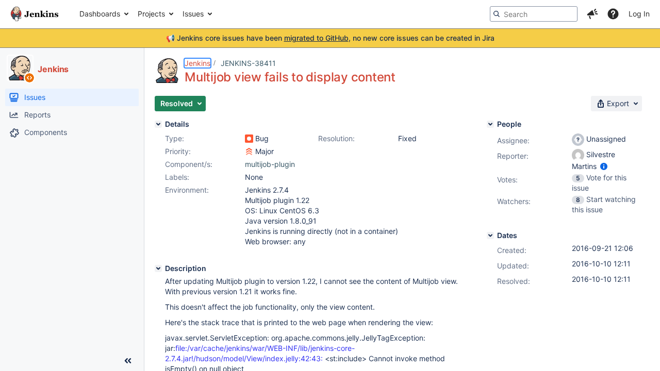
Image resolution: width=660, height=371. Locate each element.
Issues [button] (193, 13)
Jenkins (197, 63)
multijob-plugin (270, 164)
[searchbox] (533, 14)
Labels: (177, 177)
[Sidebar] (128, 360)
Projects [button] (151, 13)
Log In (639, 13)
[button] (592, 14)
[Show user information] (604, 166)
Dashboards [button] (99, 13)
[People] (490, 124)
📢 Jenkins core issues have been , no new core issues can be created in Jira (330, 37)
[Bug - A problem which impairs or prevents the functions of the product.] (249, 138)
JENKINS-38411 (248, 63)
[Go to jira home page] (34, 14)
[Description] (158, 268)
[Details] (158, 124)
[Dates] (490, 235)
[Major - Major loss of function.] (249, 151)
